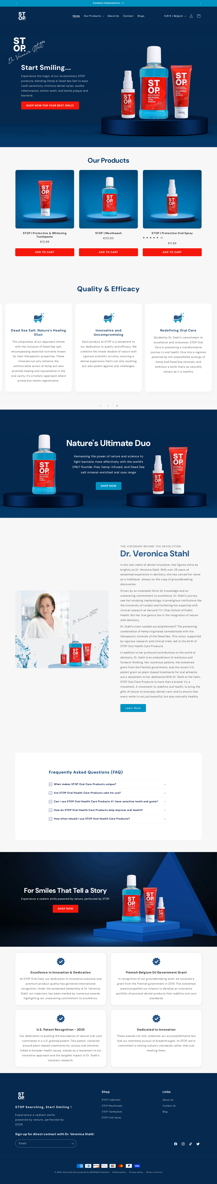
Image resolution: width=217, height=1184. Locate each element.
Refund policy (119, 1172)
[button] (93, 15)
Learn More (133, 708)
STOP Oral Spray (111, 1117)
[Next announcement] (200, 3)
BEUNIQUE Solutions (100, 1172)
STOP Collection (111, 1099)
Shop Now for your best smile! (50, 105)
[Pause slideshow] (116, 405)
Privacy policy (136, 1172)
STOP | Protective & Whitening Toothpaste (45, 235)
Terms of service (154, 1172)
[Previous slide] (100, 405)
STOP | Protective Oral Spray (172, 233)
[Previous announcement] (16, 3)
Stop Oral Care (70, 1172)
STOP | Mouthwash (108, 233)
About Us (168, 1099)
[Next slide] (108, 405)
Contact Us (169, 1105)
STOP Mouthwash (112, 1105)
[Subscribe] (72, 1144)
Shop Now (108, 486)
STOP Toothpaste (112, 1111)
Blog (165, 1111)
